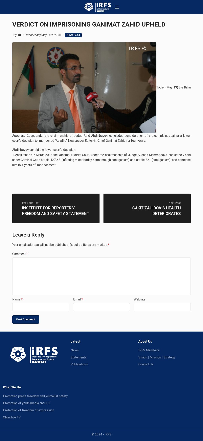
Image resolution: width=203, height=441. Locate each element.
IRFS (20, 35)
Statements (79, 357)
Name (17, 299)
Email (78, 299)
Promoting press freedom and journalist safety (35, 396)
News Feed (73, 35)
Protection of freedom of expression (28, 410)
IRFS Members (148, 350)
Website (140, 299)
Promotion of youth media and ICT (26, 403)
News (75, 350)
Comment (20, 254)
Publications (79, 364)
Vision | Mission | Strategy (156, 357)
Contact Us (145, 364)
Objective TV (12, 417)
